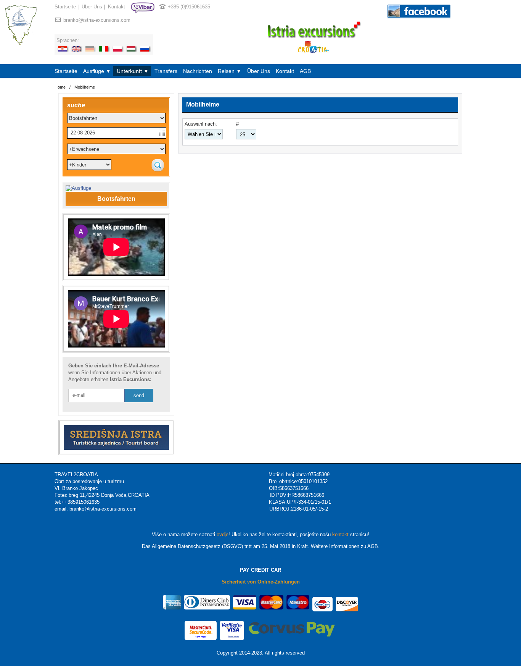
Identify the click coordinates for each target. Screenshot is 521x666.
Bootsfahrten (116, 199)
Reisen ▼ (229, 71)
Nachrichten (197, 71)
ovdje (222, 534)
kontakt (340, 534)
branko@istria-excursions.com (96, 20)
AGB (305, 71)
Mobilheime (84, 87)
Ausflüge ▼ (97, 71)
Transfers (165, 71)
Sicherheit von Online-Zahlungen (261, 582)
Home (60, 87)
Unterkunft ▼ (133, 71)
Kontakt (116, 7)
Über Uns (92, 7)
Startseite (65, 7)
